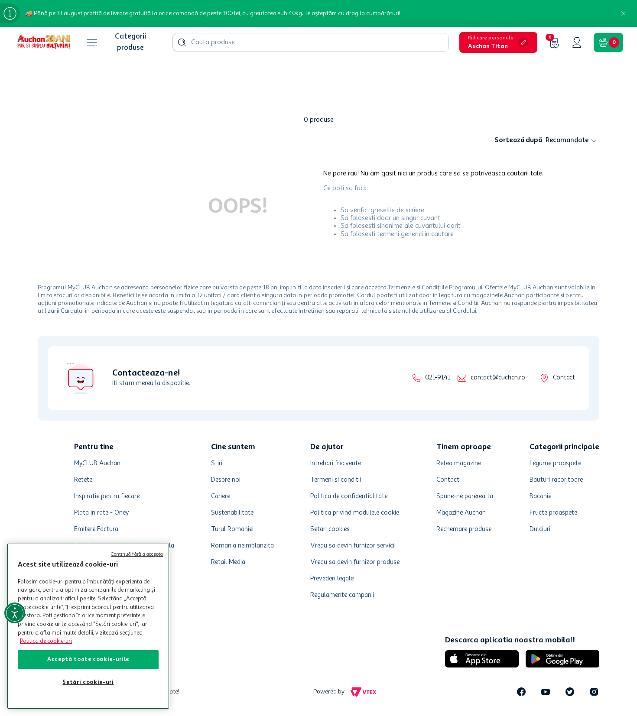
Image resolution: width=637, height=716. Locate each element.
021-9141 (437, 378)
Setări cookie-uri (88, 682)
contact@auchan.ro (498, 378)
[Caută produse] (182, 42)
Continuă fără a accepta (137, 554)
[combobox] (310, 42)
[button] (498, 42)
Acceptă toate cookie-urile (88, 659)
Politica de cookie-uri (46, 641)
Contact (564, 378)
